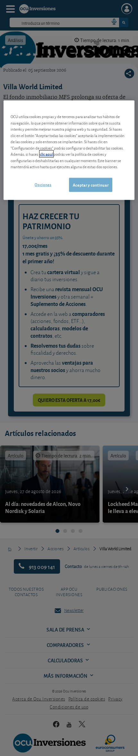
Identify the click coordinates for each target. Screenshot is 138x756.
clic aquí (46, 154)
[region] (69, 150)
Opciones (43, 184)
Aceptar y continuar (90, 185)
